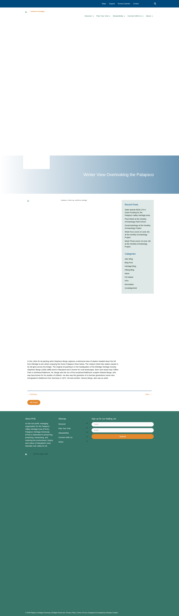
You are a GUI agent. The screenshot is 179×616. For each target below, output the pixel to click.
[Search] (154, 4)
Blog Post (129, 263)
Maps (104, 4)
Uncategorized (131, 288)
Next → (148, 394)
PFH (126, 281)
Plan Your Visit (102, 16)
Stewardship (118, 16)
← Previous (32, 394)
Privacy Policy (71, 613)
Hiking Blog (129, 270)
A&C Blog (129, 259)
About (148, 16)
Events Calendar (124, 4)
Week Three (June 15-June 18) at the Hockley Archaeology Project (138, 244)
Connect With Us (135, 16)
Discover (88, 16)
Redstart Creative (112, 613)
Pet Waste (129, 277)
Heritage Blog (130, 266)
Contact (136, 4)
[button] (93, 16)
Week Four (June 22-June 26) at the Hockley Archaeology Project (137, 235)
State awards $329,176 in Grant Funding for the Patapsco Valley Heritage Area (137, 212)
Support (112, 4)
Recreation (129, 284)
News (127, 273)
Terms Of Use (82, 613)
